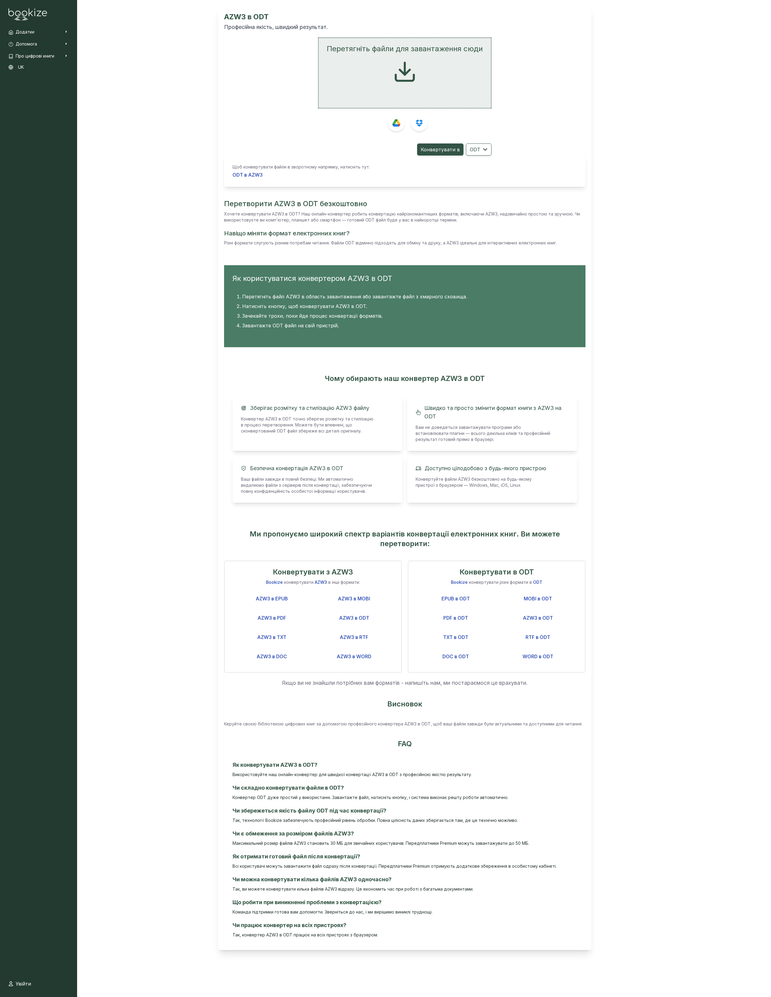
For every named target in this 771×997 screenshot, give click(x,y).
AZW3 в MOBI (354, 599)
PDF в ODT (455, 618)
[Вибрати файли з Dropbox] (419, 123)
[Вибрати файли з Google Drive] (396, 123)
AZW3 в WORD (354, 656)
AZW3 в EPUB (272, 599)
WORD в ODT (538, 656)
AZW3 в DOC (272, 656)
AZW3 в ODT (354, 618)
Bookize (274, 582)
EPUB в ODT (456, 599)
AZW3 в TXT (271, 637)
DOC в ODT (455, 656)
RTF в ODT (538, 637)
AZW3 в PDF (272, 618)
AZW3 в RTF (354, 637)
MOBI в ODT (538, 599)
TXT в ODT (455, 637)
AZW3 (321, 582)
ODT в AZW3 (248, 175)
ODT (475, 149)
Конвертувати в (440, 149)
